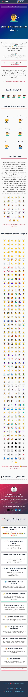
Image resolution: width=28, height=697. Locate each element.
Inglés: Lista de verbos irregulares (14, 639)
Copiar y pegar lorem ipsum (14, 617)
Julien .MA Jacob (14, 494)
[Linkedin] (16, 510)
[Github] (12, 510)
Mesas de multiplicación (14, 649)
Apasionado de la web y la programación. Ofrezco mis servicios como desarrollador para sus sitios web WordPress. (14, 501)
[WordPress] (19, 510)
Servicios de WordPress (19, 506)
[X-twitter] (8, 510)
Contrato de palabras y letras (14, 605)
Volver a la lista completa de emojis (15, 81)
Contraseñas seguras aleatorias (14, 593)
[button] (26, 2)
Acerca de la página (8, 506)
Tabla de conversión (14, 658)
